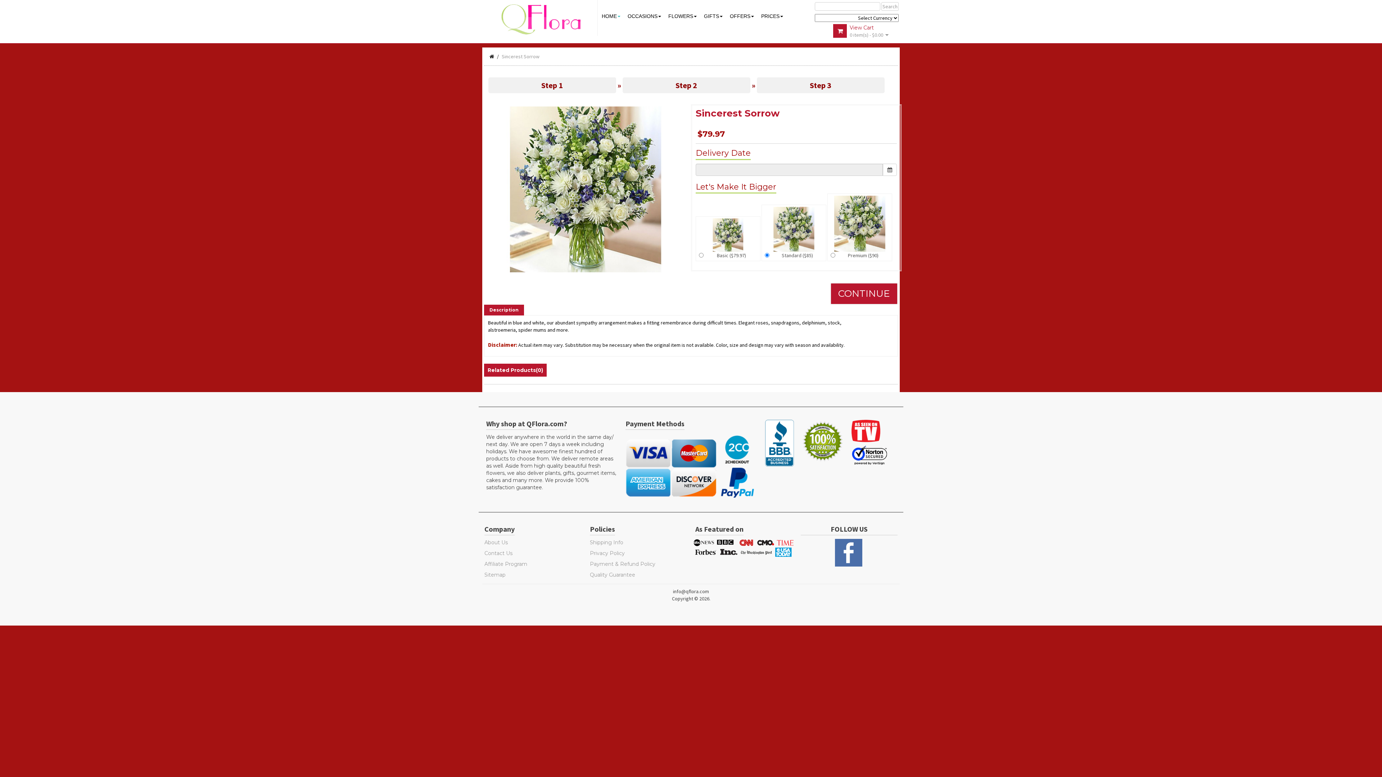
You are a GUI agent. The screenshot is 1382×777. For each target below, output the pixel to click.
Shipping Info (606, 542)
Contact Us (498, 553)
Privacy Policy (607, 553)
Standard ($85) (797, 255)
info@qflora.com (691, 591)
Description (504, 310)
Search (890, 6)
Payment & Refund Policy (622, 564)
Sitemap (495, 575)
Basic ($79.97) (731, 255)
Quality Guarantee (612, 575)
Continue (864, 293)
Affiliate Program (505, 564)
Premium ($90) (863, 255)
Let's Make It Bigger (736, 187)
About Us (496, 542)
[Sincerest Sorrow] (585, 189)
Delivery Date (723, 153)
